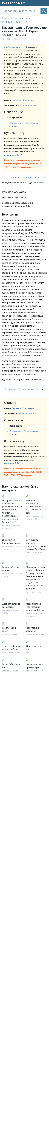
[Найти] (44, 11)
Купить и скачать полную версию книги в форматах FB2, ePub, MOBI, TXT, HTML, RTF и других (23, 163)
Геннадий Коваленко (23, 100)
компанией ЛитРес (14, 155)
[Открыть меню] (44, 3)
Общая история (28, 105)
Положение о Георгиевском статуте (26, 177)
